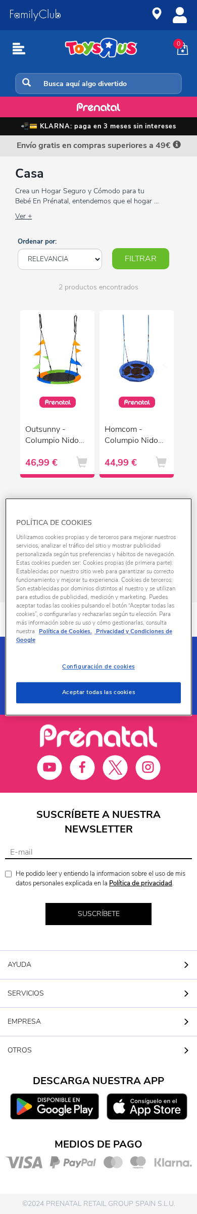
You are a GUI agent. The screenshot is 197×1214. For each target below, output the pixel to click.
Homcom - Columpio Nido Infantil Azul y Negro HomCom (133, 436)
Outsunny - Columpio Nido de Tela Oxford (52, 436)
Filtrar (141, 258)
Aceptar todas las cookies (98, 693)
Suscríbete (99, 914)
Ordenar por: (37, 241)
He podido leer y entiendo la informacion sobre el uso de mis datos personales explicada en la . (100, 878)
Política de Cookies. (65, 632)
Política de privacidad (140, 883)
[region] (98, 607)
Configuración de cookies (98, 667)
